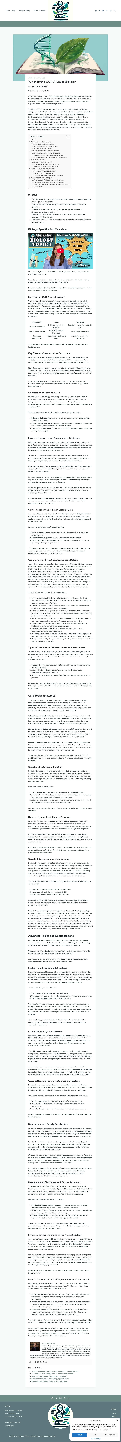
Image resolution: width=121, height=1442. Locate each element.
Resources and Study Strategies (41, 178)
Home (7, 11)
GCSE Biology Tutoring (13, 1413)
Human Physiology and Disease (43, 173)
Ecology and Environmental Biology (45, 171)
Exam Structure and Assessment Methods (45, 151)
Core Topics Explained (38, 160)
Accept (79, 1435)
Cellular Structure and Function (43, 162)
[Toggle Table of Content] (67, 136)
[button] (117, 1421)
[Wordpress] (30, 1362)
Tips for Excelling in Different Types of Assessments (50, 157)
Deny (95, 1435)
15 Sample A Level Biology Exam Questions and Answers (52, 1374)
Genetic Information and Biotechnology (46, 166)
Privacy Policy (9, 1426)
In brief (33, 139)
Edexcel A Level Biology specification (65, 96)
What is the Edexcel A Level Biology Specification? (50, 1379)
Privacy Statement (95, 1438)
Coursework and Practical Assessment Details (48, 155)
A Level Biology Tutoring (37, 78)
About (36, 11)
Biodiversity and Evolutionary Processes (46, 164)
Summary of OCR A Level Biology (44, 144)
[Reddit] (43, 1362)
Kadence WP (50, 1436)
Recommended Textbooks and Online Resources (49, 180)
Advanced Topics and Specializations (43, 169)
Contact (42, 11)
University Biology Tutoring (14, 1416)
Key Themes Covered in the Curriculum (46, 146)
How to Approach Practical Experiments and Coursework (51, 184)
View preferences (110, 1435)
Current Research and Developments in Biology (48, 175)
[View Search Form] (114, 10)
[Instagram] (103, 10)
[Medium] (38, 1362)
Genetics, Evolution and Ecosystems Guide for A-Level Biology (54, 1371)
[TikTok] (110, 10)
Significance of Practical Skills (43, 148)
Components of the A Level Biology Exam (47, 153)
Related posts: (38, 186)
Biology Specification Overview (41, 142)
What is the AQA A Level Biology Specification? (48, 1376)
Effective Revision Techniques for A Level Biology (49, 182)
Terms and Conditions (12, 1422)
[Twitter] (99, 10)
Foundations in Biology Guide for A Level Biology (49, 1381)
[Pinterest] (106, 10)
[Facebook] (95, 10)
